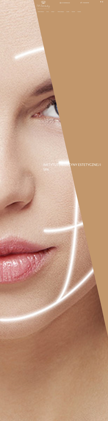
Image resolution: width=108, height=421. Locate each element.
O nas (47, 11)
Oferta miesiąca (61, 11)
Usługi (52, 11)
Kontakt (79, 11)
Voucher (73, 11)
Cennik (67, 11)
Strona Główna (41, 11)
